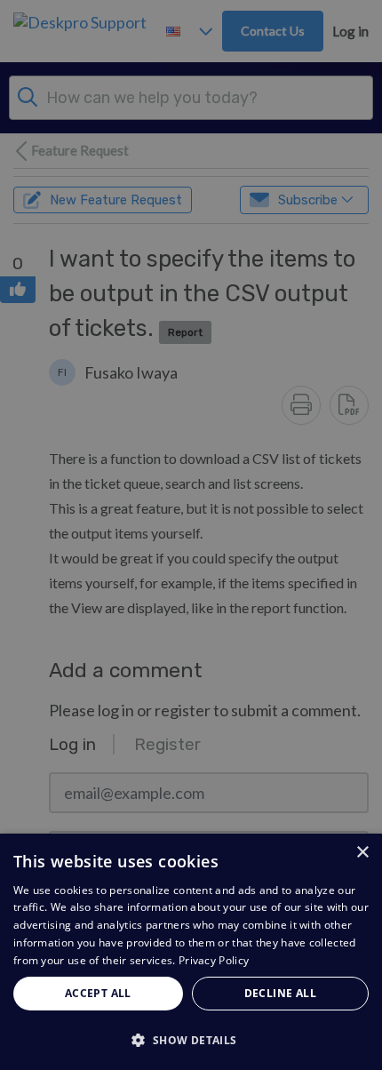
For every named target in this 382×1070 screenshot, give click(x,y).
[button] (191, 1039)
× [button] (362, 852)
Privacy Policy (214, 960)
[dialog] (191, 952)
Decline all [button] (280, 993)
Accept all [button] (98, 993)
